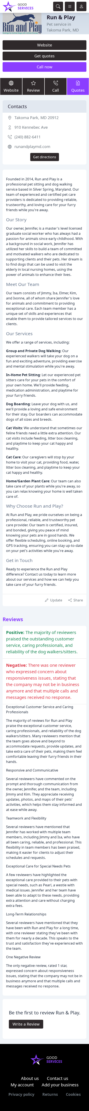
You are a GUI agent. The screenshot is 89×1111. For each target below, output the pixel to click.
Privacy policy (21, 1094)
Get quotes (44, 55)
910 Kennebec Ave (31, 127)
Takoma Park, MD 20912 (36, 117)
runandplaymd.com (32, 146)
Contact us (57, 1078)
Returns (50, 1094)
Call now (44, 66)
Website (44, 45)
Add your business (60, 1085)
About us (30, 1078)
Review (33, 90)
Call (55, 90)
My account (22, 1085)
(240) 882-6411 (27, 136)
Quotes (78, 90)
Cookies (73, 1094)
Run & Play (61, 17)
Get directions (44, 157)
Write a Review (26, 1024)
